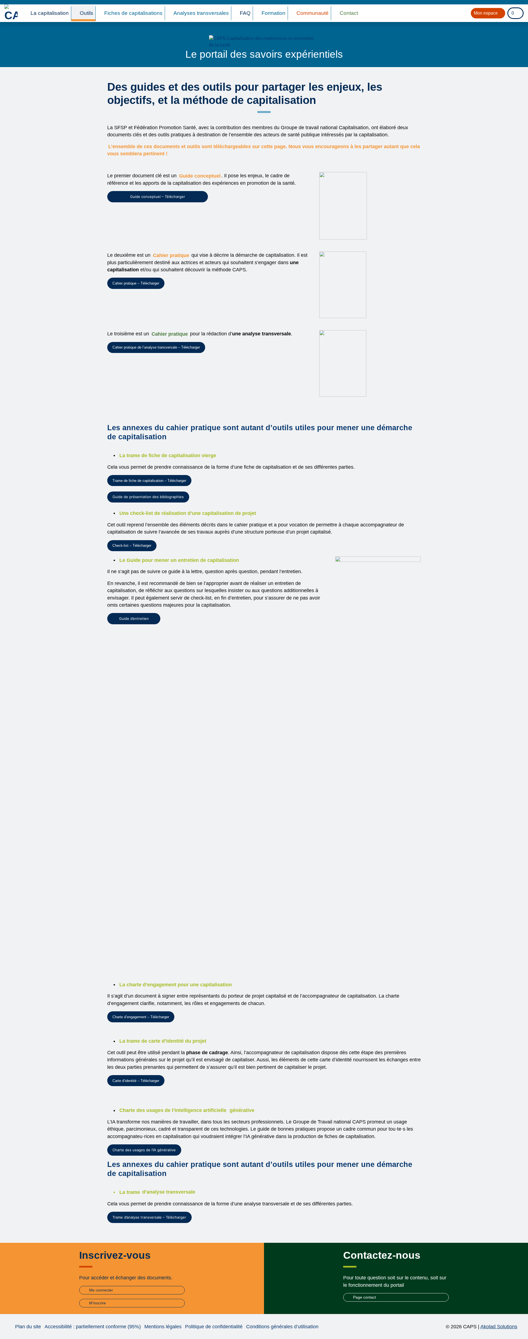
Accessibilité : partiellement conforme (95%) (93, 1326)
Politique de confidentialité (214, 1326)
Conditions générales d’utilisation (282, 1326)
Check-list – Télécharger (131, 545)
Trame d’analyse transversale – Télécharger (149, 1217)
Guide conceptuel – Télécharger (157, 196)
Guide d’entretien (134, 618)
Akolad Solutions (498, 1326)
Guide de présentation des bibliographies (148, 497)
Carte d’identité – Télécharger (135, 1081)
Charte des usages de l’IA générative (144, 1150)
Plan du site (28, 1326)
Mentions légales (163, 1326)
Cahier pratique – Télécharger (135, 283)
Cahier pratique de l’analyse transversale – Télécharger (156, 347)
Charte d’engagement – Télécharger (140, 1017)
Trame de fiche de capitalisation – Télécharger (149, 481)
